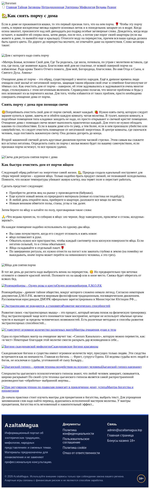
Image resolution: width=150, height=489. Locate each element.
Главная (11, 7)
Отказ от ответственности (81, 453)
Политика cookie (75, 447)
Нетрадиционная (52, 7)
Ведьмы (101, 7)
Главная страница (120, 435)
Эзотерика (72, 7)
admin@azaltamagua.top (124, 430)
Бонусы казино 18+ (121, 440)
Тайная (22, 7)
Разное (111, 7)
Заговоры (34, 7)
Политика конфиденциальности (78, 431)
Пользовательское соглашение (76, 440)
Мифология (87, 7)
